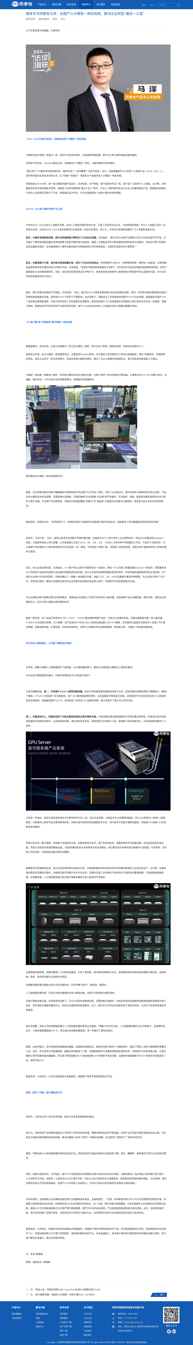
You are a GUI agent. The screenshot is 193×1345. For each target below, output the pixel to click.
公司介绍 (88, 1314)
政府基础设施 (42, 1314)
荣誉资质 (88, 1326)
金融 (38, 1318)
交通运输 (40, 1322)
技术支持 (64, 1307)
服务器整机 (17, 1314)
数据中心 (40, 1326)
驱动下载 (64, 1335)
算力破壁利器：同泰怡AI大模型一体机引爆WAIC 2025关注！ (65, 1294)
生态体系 (88, 1331)
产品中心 (16, 1307)
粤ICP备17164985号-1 (116, 1342)
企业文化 (88, 1318)
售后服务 (64, 1314)
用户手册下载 (66, 1326)
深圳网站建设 (141, 1342)
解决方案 (40, 1307)
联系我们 (88, 1335)
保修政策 (64, 1318)
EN (143, 5)
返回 (161, 1295)
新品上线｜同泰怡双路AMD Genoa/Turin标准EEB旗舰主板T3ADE (68, 1289)
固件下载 (64, 1331)
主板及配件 (17, 1318)
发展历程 (88, 1322)
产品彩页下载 (66, 1322)
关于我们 (88, 1307)
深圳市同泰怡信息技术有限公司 (128, 1307)
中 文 (152, 5)
